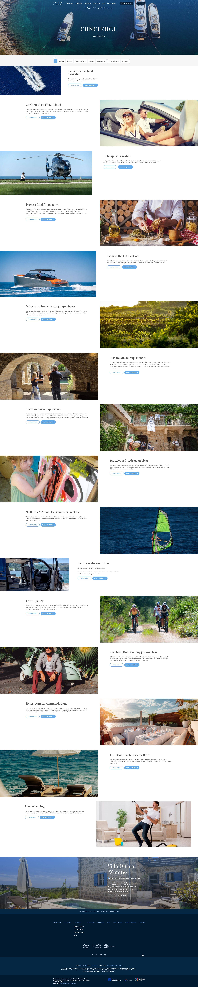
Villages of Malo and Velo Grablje (118, 878)
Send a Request (126, 3)
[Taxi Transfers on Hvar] (34, 574)
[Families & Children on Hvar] (49, 479)
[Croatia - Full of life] (86, 946)
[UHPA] (96, 946)
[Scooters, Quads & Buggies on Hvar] (49, 670)
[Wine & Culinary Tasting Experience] (149, 324)
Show (54, 58)
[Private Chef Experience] (149, 223)
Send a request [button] (90, 85)
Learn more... (99, 8)
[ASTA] (110, 946)
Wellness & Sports (80, 61)
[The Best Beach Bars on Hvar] (49, 773)
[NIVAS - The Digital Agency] (143, 955)
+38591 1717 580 (83, 965)
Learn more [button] (75, 85)
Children (91, 61)
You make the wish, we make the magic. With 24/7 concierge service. (99, 911)
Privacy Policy (119, 965)
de (142, 3)
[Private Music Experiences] (49, 376)
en (139, 3)
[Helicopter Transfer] (46, 173)
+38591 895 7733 (94, 965)
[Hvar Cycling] (149, 619)
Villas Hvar (57, 922)
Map (75, 935)
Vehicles (61, 61)
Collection (79, 3)
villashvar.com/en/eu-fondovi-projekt (68, 983)
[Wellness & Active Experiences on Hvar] (149, 530)
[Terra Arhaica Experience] (149, 427)
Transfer (69, 61)
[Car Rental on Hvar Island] (149, 123)
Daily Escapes (111, 3)
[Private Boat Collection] (48, 274)
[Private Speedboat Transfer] (30, 80)
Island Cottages (79, 932)
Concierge (88, 3)
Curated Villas (78, 929)
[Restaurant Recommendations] (149, 722)
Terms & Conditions (111, 965)
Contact (142, 922)
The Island (70, 3)
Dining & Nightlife (114, 61)
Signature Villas (79, 927)
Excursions (125, 61)
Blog (103, 3)
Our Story (96, 3)
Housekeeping (101, 61)
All (55, 61)
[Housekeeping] (143, 824)
